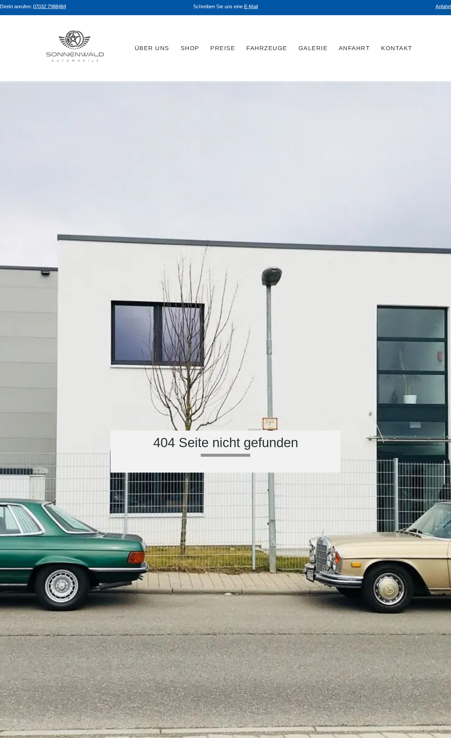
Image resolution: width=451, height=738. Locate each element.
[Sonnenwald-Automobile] (75, 64)
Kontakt (396, 48)
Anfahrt (443, 6)
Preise (222, 48)
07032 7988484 (49, 6)
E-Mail (251, 6)
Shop (190, 48)
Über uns (152, 48)
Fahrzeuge (266, 48)
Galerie (313, 48)
